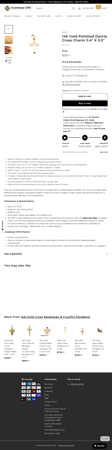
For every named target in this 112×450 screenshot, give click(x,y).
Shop (29, 16)
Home (64, 32)
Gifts (58, 16)
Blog (47, 395)
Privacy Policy (51, 402)
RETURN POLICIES (71, 85)
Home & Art (74, 16)
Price (65, 51)
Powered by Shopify (66, 445)
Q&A (46, 398)
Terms (47, 405)
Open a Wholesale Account (53, 425)
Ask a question (13, 254)
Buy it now (85, 103)
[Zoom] (35, 45)
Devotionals (13, 16)
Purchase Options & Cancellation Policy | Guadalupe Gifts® (54, 417)
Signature (44, 16)
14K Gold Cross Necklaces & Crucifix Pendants (55, 317)
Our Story (93, 16)
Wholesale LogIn (52, 433)
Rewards (48, 388)
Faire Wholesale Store (55, 430)
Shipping (65, 90)
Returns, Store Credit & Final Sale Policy (55, 410)
